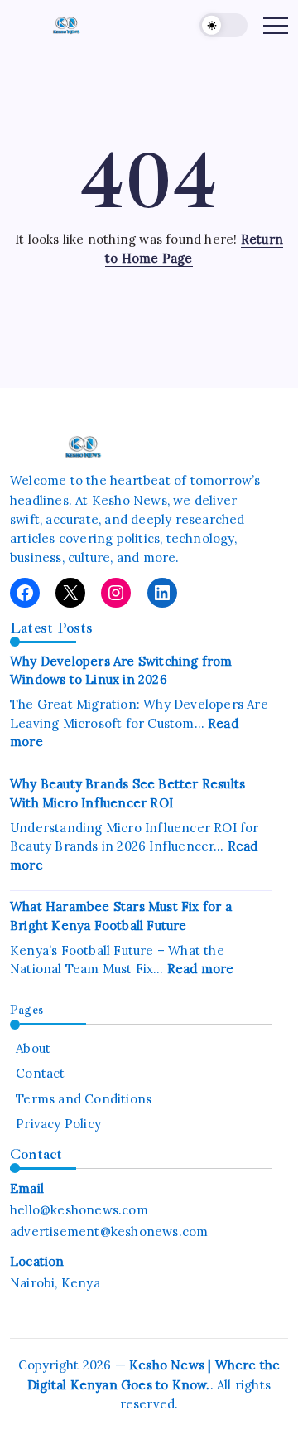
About (33, 1048)
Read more (200, 969)
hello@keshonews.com (79, 1210)
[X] (70, 593)
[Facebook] (25, 593)
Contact (40, 1073)
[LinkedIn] (162, 593)
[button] (223, 25)
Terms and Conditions (83, 1099)
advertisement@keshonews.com (109, 1231)
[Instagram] (116, 593)
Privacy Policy (58, 1124)
